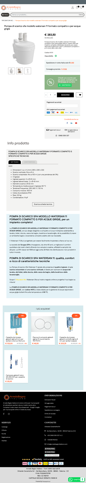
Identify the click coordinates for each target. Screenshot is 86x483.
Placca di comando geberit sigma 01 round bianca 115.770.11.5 (43, 339)
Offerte (4, 430)
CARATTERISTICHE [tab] (29, 162)
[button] (81, 15)
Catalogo (5, 427)
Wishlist (4, 441)
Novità (4, 434)
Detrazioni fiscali (50, 400)
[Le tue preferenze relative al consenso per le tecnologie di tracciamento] (82, 479)
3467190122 (66, 85)
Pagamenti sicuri (55, 130)
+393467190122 (52, 440)
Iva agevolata (71, 130)
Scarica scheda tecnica (43, 204)
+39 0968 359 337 (53, 435)
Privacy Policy (50, 448)
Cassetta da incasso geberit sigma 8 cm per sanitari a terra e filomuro (15, 339)
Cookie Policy (50, 452)
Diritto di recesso (50, 414)
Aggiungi (65, 95)
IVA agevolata (49, 403)
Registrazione (6, 437)
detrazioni (71, 132)
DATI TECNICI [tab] (14, 162)
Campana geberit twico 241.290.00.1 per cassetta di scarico (15, 377)
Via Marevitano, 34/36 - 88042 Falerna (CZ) (61, 431)
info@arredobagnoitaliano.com (57, 444)
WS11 (51, 53)
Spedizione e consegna (52, 410)
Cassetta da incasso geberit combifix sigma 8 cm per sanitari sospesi (69, 339)
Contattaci (48, 417)
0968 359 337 (63, 135)
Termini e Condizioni (52, 455)
